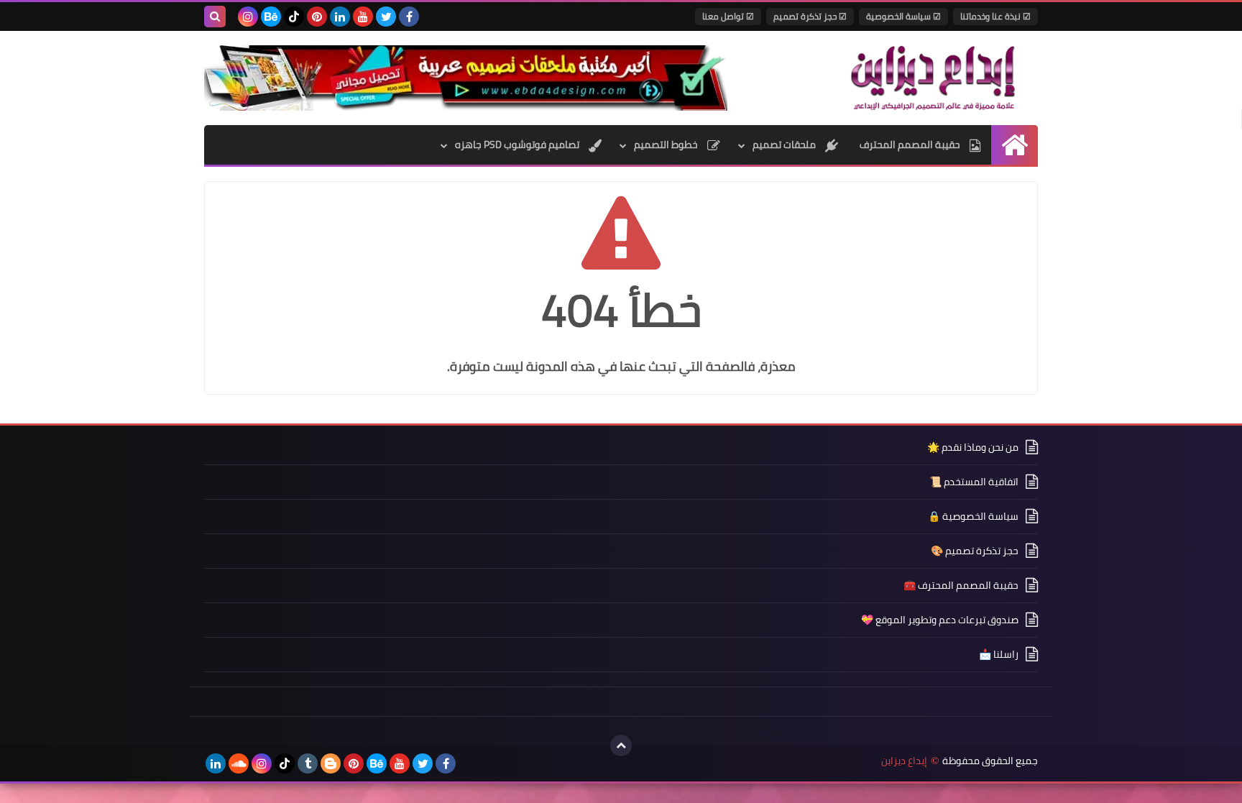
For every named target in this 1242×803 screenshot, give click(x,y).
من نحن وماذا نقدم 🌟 (972, 448)
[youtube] (363, 16)
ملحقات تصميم (785, 144)
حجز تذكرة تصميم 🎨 (974, 550)
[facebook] (409, 16)
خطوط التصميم (667, 144)
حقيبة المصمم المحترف (911, 144)
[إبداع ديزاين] (933, 77)
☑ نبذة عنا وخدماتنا (995, 16)
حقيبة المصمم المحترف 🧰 (960, 585)
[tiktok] (294, 16)
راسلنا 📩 (998, 654)
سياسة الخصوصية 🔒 (973, 516)
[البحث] (215, 16)
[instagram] (248, 16)
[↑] (621, 745)
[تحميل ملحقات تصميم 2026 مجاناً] (465, 78)
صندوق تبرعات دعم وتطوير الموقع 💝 (939, 619)
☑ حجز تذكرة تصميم (810, 16)
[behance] (271, 16)
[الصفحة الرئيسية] (1014, 145)
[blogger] (331, 763)
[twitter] (386, 16)
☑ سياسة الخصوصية (903, 16)
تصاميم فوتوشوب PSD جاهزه (518, 144)
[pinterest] (317, 16)
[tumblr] (308, 763)
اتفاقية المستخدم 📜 (973, 481)
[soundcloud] (239, 763)
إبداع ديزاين (904, 760)
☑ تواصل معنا (728, 16)
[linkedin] (340, 16)
